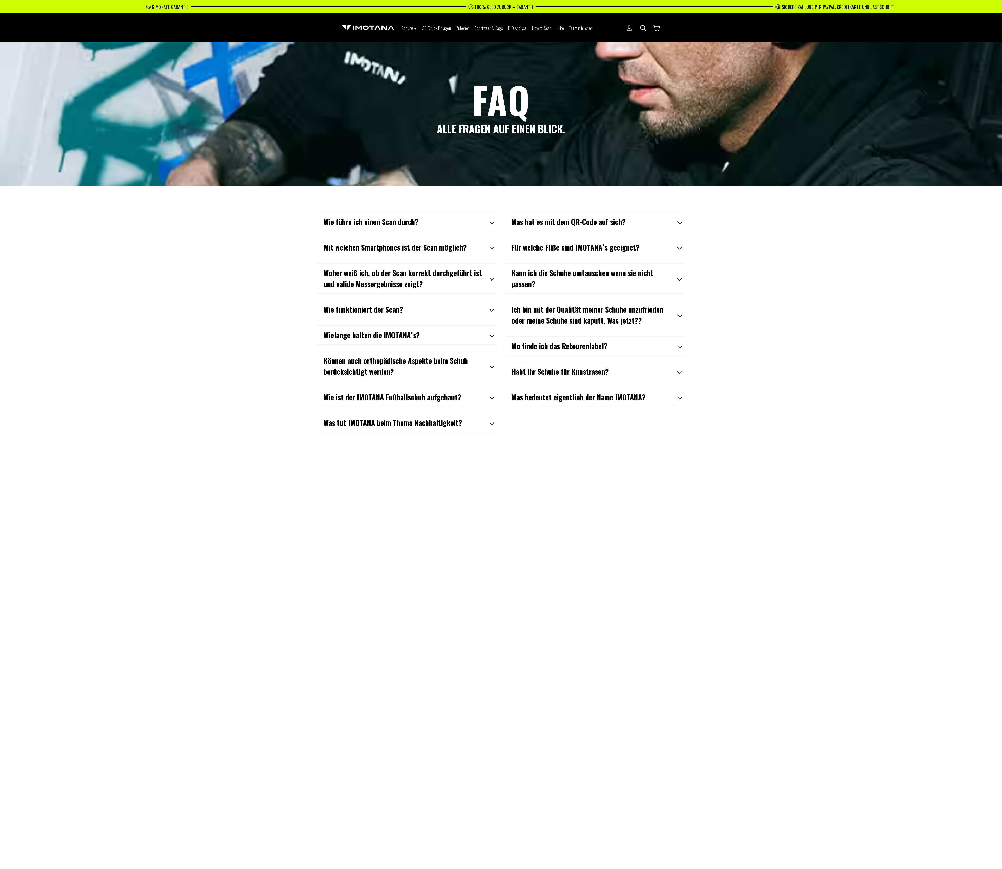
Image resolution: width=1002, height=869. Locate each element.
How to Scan (542, 28)
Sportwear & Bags (489, 28)
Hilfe (560, 28)
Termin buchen (581, 28)
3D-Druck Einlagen (436, 28)
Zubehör (462, 28)
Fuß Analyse (517, 28)
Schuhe (407, 28)
